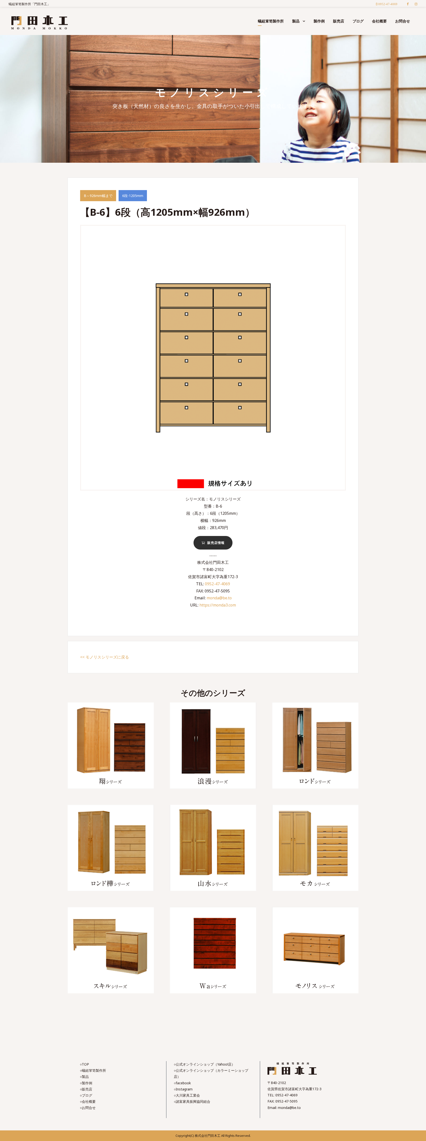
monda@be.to (219, 598)
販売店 (338, 20)
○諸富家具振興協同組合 (192, 1101)
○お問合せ (88, 1107)
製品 (296, 20)
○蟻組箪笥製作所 (93, 1070)
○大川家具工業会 (187, 1095)
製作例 (319, 20)
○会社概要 (88, 1101)
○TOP (84, 1064)
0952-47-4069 (217, 584)
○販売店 (86, 1089)
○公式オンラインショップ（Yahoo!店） (204, 1064)
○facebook (182, 1083)
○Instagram (183, 1089)
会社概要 (379, 20)
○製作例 (86, 1083)
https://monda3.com (217, 605)
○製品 (84, 1076)
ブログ (358, 20)
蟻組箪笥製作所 (271, 20)
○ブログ (86, 1095)
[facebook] (407, 4)
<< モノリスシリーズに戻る (104, 657)
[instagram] (416, 4)
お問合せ (402, 20)
